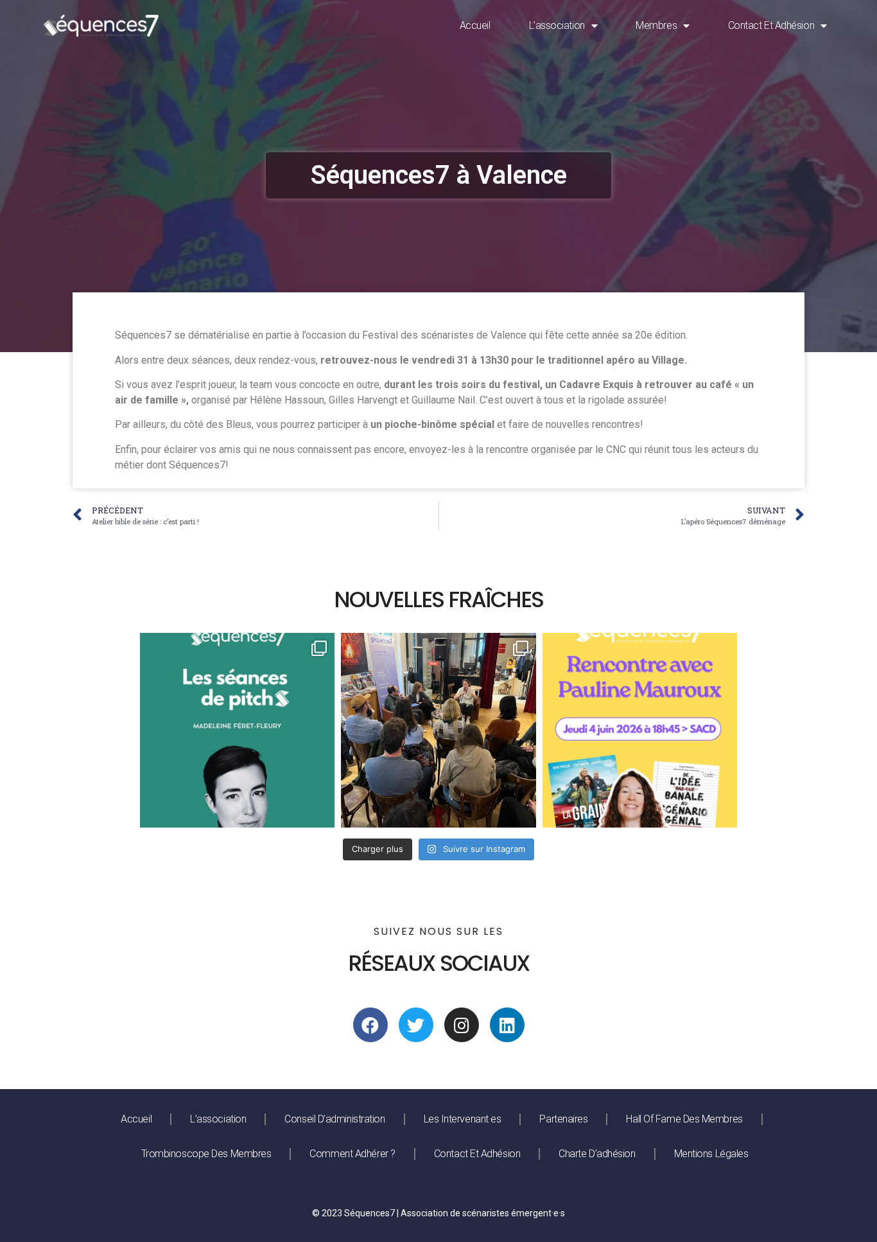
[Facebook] (370, 1024)
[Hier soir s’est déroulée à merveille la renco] (438, 730)
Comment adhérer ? (352, 1154)
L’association (557, 25)
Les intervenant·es (462, 1119)
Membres (656, 25)
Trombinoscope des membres (206, 1154)
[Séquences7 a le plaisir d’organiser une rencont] (640, 730)
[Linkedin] (507, 1024)
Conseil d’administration (334, 1119)
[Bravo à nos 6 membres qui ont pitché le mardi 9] (237, 730)
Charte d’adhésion (597, 1154)
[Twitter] (416, 1024)
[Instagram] (461, 1024)
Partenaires (563, 1119)
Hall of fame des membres (684, 1119)
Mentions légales (711, 1154)
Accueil (475, 25)
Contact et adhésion (771, 25)
